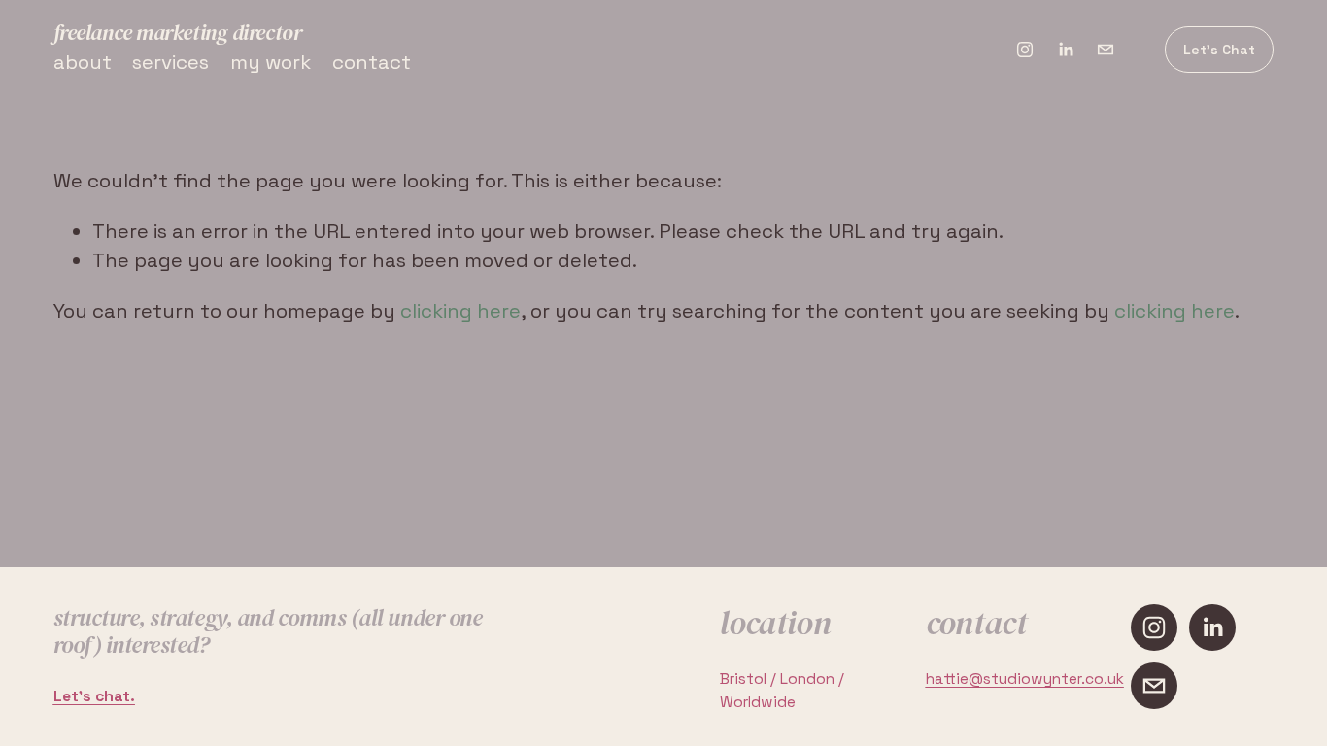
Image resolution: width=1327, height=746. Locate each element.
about (82, 62)
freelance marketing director (177, 32)
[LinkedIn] (1065, 49)
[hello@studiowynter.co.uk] (1105, 49)
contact (371, 62)
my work (270, 62)
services (170, 62)
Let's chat (1219, 49)
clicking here (460, 310)
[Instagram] (1025, 49)
